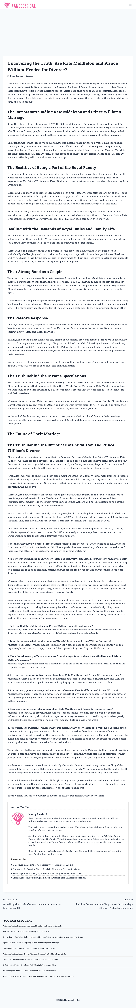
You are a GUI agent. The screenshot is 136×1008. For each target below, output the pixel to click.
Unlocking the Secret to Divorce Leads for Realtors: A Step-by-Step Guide (46, 869)
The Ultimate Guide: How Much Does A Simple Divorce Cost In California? (30, 959)
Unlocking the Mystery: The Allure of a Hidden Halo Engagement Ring (29, 965)
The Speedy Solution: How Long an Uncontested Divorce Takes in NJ (29, 948)
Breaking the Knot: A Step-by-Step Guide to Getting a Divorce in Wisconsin (47, 873)
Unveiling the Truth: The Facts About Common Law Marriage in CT (32, 904)
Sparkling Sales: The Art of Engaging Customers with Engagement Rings (31, 943)
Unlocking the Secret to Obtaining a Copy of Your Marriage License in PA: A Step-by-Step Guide (38, 976)
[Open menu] (130, 5)
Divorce (29, 76)
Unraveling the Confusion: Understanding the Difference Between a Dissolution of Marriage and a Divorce (43, 937)
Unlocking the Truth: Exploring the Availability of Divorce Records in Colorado (32, 926)
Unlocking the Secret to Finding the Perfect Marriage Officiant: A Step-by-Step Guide (103, 904)
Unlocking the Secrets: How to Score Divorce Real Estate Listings (43, 865)
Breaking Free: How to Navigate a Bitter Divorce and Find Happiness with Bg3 (49, 877)
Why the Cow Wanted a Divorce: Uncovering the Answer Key (26, 931)
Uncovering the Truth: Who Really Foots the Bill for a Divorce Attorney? (29, 971)
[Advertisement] (68, 29)
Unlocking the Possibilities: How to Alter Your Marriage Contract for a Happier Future (35, 954)
